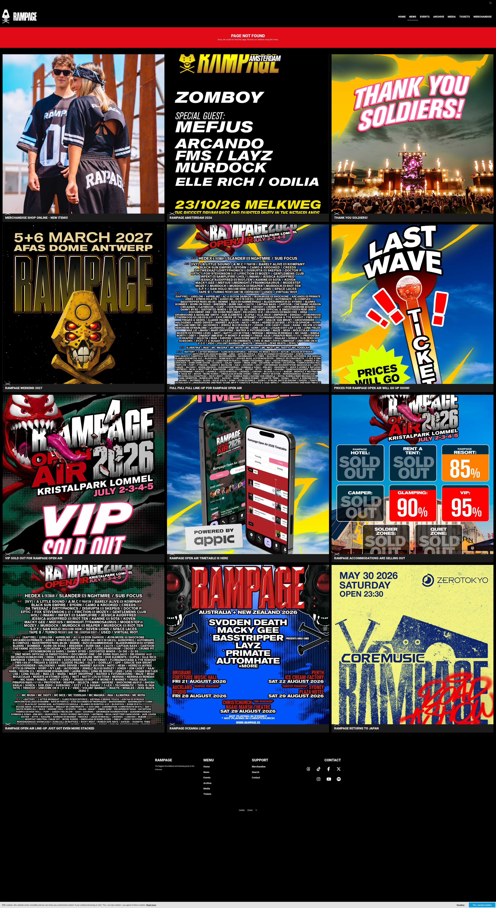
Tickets (464, 16)
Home (402, 16)
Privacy (250, 810)
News (412, 16)
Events (425, 16)
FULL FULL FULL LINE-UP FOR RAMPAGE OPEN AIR (206, 388)
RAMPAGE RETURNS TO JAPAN (356, 728)
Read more (151, 905)
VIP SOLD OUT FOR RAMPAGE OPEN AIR (33, 558)
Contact (256, 777)
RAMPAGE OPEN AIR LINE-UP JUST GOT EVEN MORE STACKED (49, 728)
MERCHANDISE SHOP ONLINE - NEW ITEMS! (36, 218)
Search (255, 772)
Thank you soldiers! (351, 218)
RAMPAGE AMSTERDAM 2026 (191, 218)
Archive (438, 16)
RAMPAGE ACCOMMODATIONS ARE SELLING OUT (369, 558)
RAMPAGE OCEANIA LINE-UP (190, 728)
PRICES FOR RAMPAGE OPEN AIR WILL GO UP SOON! (371, 388)
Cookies (242, 810)
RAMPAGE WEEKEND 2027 (23, 388)
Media (452, 16)
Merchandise (483, 16)
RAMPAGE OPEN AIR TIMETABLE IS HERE (199, 558)
